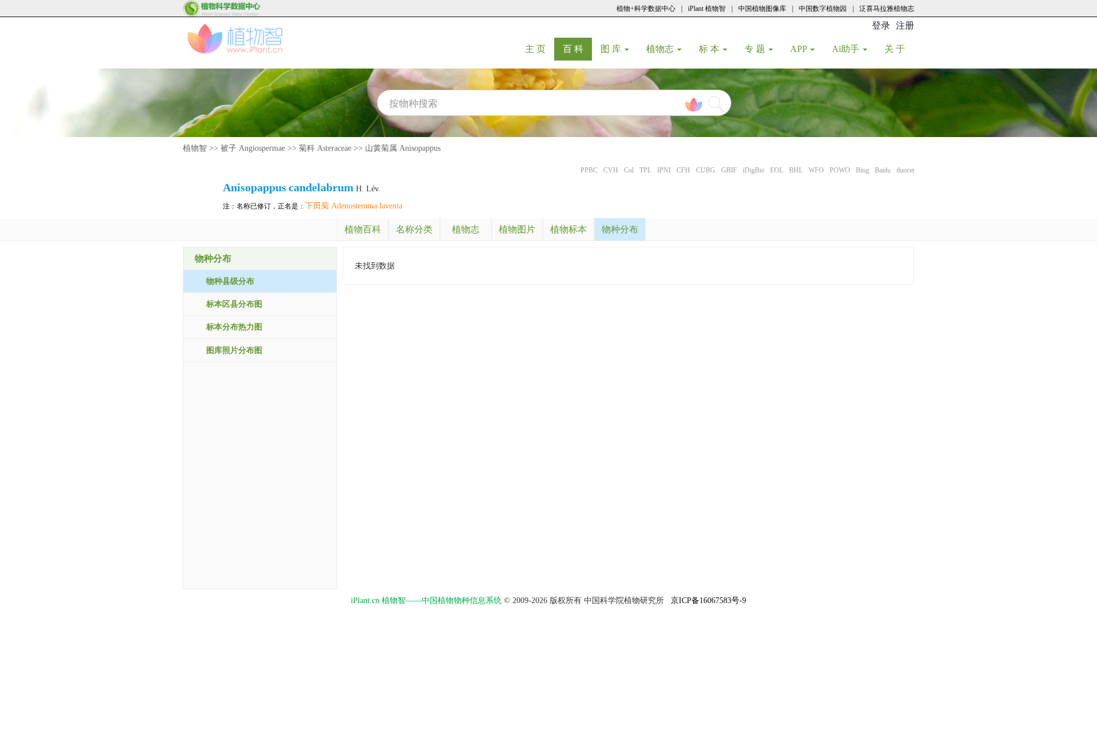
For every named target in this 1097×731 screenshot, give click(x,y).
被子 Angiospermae (253, 148)
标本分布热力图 (234, 327)
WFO (816, 170)
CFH (683, 170)
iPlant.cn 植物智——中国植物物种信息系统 (426, 600)
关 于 (899, 48)
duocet (905, 170)
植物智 (195, 148)
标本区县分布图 (234, 304)
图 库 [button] (611, 49)
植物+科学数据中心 (645, 9)
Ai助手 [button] (847, 49)
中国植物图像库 (762, 9)
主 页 (539, 48)
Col (629, 170)
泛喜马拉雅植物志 (886, 9)
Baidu (883, 170)
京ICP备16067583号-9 (708, 600)
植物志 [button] (661, 49)
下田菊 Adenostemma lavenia (353, 206)
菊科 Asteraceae (325, 148)
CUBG (705, 170)
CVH (610, 170)
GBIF (729, 170)
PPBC (589, 170)
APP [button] (799, 49)
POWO (840, 170)
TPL (645, 170)
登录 (881, 25)
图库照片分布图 (234, 350)
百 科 (577, 48)
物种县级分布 (230, 281)
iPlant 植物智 (707, 9)
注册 (905, 25)
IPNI (664, 170)
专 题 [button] (755, 49)
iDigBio (753, 170)
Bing (862, 170)
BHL (796, 170)
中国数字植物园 (823, 9)
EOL (776, 170)
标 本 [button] (710, 49)
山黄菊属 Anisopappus (403, 148)
